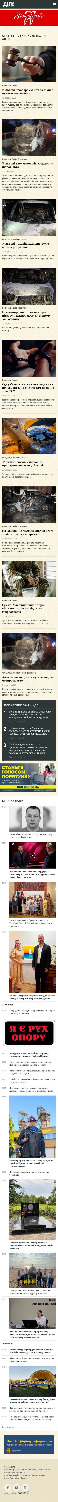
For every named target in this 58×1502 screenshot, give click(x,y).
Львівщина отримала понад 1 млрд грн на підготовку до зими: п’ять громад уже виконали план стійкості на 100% (32, 874)
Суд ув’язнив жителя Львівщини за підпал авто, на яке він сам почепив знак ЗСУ (28, 388)
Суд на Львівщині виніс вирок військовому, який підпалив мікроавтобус (23, 608)
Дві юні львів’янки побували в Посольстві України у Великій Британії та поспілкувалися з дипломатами (31, 923)
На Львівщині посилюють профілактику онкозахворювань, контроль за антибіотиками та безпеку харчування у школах (32, 1335)
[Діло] (9, 4)
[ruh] (29, 1046)
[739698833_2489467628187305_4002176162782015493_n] (29, 25)
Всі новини (8, 1427)
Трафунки (22, 159)
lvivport (24, 1478)
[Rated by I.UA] (33, 1493)
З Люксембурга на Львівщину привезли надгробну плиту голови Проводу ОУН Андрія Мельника (29, 731)
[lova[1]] (29, 1453)
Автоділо (6, 239)
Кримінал (6, 86)
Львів (14, 86)
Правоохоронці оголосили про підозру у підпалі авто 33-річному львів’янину (26, 316)
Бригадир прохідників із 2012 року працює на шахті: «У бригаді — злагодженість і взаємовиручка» (30, 715)
